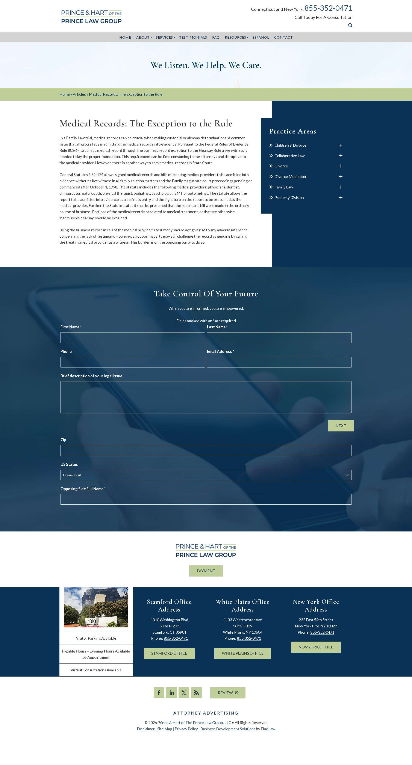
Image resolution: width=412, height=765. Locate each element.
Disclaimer (146, 728)
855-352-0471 (328, 7)
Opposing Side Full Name (83, 488)
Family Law (283, 187)
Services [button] (164, 37)
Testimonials (193, 37)
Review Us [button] (228, 692)
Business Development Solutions (227, 728)
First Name (71, 327)
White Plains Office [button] (243, 653)
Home (125, 37)
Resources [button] (235, 37)
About (143, 37)
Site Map (164, 728)
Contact (283, 37)
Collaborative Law (289, 155)
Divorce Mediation (290, 176)
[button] (407, 734)
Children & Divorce (290, 145)
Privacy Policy (186, 728)
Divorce (281, 166)
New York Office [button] (315, 647)
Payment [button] (206, 570)
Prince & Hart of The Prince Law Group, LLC (194, 722)
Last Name (217, 327)
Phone (66, 351)
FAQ (216, 37)
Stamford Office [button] (169, 653)
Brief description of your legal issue (91, 375)
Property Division (289, 197)
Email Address (220, 351)
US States (69, 464)
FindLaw (268, 728)
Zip (63, 439)
